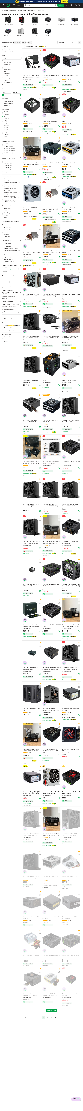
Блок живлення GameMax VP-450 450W (71, 121)
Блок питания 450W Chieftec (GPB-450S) (30, 208)
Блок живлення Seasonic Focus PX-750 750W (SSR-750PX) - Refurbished (70, 337)
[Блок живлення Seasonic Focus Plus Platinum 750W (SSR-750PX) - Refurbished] (51, 236)
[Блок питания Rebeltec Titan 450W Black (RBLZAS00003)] (51, 734)
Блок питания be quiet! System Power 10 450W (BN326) (31, 877)
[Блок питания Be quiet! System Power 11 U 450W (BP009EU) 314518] (51, 321)
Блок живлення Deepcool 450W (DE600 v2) (31, 917)
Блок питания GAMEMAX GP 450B (71, 461)
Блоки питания (40, 10)
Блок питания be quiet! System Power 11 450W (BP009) (31, 505)
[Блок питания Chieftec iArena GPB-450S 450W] (71, 193)
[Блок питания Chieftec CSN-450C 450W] (51, 148)
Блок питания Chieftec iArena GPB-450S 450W (70, 208)
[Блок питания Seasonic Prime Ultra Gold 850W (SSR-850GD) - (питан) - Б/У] (71, 610)
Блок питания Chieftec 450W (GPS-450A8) (50, 421)
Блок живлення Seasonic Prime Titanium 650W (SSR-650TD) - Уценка (50, 834)
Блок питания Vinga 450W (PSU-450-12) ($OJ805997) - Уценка (31, 792)
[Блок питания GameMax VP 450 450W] (51, 364)
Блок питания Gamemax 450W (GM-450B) (50, 76)
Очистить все (16, 42)
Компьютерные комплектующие (26, 10)
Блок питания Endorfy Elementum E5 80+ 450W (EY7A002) (51, 295)
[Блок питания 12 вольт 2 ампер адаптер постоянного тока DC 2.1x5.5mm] (32, 61)
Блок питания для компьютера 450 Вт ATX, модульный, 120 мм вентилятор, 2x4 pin (31, 251)
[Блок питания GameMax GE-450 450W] (32, 694)
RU (66, 5)
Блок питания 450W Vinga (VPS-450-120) (70, 709)
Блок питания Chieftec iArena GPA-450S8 (70, 164)
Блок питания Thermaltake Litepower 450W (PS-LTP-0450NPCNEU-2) (30, 421)
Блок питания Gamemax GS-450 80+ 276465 (50, 585)
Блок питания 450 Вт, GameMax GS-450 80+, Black (70, 956)
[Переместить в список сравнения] (40, 53)
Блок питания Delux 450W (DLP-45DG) (70, 750)
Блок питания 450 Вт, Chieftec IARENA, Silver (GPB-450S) (31, 956)
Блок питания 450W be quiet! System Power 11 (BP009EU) (31, 380)
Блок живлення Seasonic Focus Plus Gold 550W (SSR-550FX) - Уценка (31, 164)
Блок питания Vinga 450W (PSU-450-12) (70, 76)
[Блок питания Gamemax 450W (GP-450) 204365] (32, 570)
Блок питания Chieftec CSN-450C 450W (51, 164)
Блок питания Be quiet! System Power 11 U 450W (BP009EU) (31, 337)
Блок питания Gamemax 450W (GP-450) (31, 121)
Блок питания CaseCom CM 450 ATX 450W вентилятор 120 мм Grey (31, 295)
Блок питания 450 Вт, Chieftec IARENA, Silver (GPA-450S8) (50, 994)
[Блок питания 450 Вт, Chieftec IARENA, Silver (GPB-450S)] (32, 941)
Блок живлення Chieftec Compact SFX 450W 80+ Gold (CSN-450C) (32, 626)
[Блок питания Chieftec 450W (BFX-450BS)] (51, 862)
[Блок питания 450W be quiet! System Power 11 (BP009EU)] (32, 364)
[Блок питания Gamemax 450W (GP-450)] (32, 105)
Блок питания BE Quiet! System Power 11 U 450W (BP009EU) (50, 505)
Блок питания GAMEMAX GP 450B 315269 (51, 626)
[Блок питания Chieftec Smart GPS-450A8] (71, 236)
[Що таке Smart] (45, 46)
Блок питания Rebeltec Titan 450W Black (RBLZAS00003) (50, 750)
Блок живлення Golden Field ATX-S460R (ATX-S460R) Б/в (51, 792)
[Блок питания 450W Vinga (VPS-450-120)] (71, 694)
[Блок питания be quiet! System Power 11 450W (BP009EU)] (51, 105)
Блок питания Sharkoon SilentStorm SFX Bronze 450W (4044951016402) (50, 709)
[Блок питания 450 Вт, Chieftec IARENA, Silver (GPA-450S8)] (51, 979)
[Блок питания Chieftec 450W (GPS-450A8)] (51, 405)
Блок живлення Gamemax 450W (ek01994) (70, 994)
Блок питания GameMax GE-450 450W (31, 709)
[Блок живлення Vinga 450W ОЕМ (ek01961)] (71, 280)
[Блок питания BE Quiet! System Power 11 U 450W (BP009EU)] (51, 490)
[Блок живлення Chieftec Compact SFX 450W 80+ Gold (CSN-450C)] (32, 610)
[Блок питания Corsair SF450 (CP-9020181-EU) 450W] (71, 902)
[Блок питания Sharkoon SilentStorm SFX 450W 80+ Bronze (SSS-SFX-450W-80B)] (32, 979)
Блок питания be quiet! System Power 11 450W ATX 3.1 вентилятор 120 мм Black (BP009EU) (50, 462)
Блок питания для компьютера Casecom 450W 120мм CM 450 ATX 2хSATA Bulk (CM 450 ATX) (50, 208)
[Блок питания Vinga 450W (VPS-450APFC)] (51, 902)
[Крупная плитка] (76, 42)
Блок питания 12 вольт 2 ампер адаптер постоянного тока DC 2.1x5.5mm (31, 76)
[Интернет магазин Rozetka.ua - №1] (8, 5)
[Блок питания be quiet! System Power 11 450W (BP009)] (32, 490)
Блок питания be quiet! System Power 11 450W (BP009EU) (50, 121)
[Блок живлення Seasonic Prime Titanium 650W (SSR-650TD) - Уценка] (51, 819)
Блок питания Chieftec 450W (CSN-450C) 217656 (30, 668)
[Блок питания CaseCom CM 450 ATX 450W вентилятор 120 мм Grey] (32, 280)
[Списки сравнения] (75, 5)
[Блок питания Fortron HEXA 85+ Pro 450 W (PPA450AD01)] (71, 819)
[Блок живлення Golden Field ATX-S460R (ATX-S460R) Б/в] (51, 777)
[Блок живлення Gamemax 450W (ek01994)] (71, 979)
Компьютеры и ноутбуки (10, 10)
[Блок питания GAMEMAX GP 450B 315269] (51, 610)
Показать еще (5, 85)
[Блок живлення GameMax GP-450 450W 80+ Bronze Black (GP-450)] (71, 570)
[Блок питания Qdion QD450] (71, 862)
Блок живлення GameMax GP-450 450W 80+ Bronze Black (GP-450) (71, 585)
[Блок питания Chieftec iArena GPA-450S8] (71, 148)
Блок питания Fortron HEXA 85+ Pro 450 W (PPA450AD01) (70, 834)
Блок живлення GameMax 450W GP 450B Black (70, 542)
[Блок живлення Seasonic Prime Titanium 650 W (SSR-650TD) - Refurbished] (32, 734)
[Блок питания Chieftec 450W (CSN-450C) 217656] (32, 653)
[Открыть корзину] (79, 5)
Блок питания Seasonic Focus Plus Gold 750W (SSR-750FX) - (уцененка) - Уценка (51, 542)
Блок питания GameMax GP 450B (51, 955)
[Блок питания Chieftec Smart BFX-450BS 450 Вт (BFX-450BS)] (71, 364)
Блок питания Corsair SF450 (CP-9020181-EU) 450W (71, 917)
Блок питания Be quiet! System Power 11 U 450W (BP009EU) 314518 (50, 337)
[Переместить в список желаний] (40, 50)
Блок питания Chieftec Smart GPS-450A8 (71, 251)
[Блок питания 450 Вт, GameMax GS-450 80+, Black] (71, 941)
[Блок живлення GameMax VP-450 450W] (71, 105)
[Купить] (40, 81)
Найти (60, 5)
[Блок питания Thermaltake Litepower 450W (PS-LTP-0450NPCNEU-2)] (32, 405)
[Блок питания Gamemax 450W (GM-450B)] (51, 61)
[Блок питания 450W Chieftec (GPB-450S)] (32, 193)
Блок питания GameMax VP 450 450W (50, 380)
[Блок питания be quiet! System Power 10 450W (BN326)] (32, 862)
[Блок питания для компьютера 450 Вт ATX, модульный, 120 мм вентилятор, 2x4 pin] (32, 236)
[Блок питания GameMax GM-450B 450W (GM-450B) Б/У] (71, 777)
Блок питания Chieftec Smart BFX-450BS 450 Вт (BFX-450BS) (71, 380)
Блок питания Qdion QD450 (69, 876)
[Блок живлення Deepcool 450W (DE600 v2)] (32, 902)
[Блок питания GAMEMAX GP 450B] (71, 447)
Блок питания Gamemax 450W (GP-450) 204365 (31, 585)
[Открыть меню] (3, 5)
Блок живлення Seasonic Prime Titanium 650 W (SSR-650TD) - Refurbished (31, 750)
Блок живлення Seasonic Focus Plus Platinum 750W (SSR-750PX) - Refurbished (51, 251)
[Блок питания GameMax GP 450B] (51, 941)
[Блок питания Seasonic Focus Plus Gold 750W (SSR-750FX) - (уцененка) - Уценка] (51, 527)
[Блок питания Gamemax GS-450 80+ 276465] (51, 570)
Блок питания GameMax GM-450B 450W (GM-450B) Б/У (71, 792)
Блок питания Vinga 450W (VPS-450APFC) (51, 917)
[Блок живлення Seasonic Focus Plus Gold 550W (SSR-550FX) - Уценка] (32, 148)
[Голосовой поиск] (55, 5)
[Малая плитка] (79, 42)
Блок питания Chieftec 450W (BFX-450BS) (50, 877)
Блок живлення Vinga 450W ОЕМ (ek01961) (71, 295)
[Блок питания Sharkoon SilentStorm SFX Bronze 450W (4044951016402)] (51, 694)
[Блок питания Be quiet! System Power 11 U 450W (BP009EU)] (32, 321)
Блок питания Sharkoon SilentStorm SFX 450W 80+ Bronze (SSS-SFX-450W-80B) (30, 994)
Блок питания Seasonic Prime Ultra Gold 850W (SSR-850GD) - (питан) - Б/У (71, 626)
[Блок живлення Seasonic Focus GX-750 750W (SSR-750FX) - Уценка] (32, 447)
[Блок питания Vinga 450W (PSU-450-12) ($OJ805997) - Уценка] (32, 777)
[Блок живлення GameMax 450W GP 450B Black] (71, 527)
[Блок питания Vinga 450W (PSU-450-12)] (71, 61)
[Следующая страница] (77, 1017)
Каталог (18, 5)
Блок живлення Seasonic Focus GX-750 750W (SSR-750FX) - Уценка (31, 462)
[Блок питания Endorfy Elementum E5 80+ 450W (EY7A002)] (51, 280)
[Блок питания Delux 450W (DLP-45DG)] (71, 734)
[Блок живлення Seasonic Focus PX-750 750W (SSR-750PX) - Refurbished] (71, 321)
